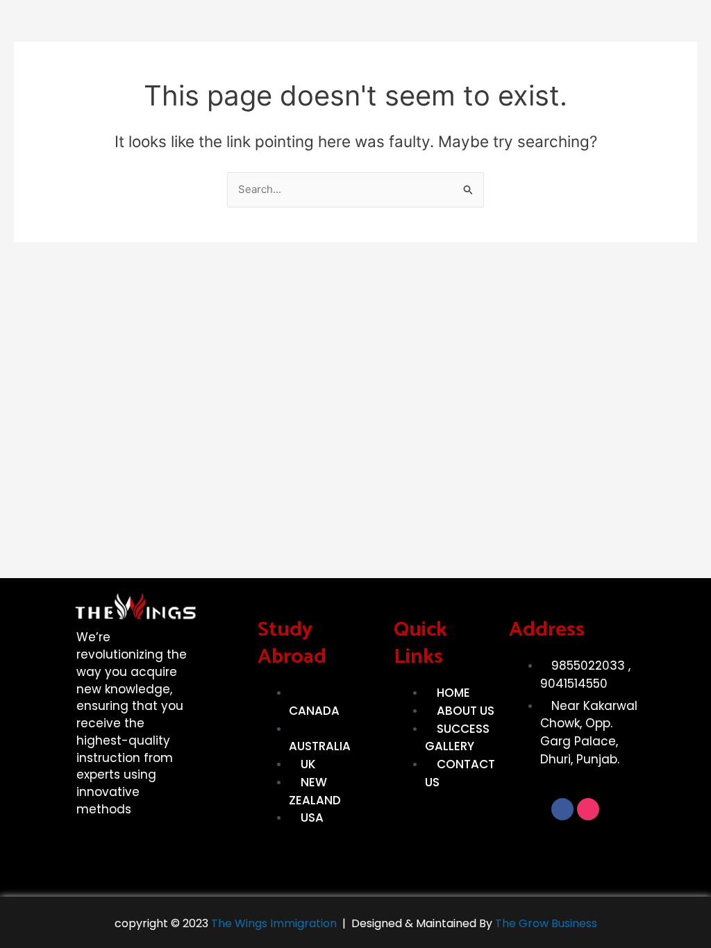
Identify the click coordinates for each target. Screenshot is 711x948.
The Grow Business (546, 923)
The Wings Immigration (272, 923)
